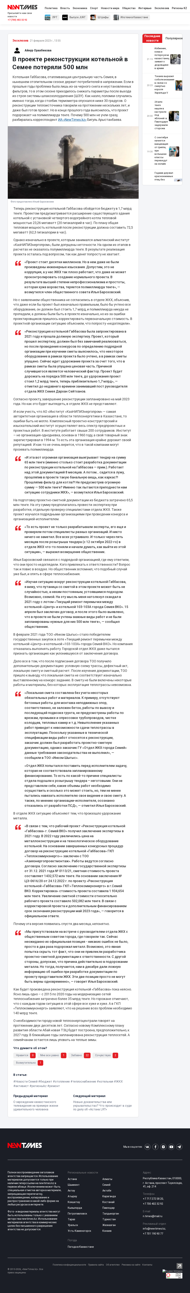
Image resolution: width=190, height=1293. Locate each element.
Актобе (106, 1190)
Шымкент (74, 1184)
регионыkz (39, 1086)
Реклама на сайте (131, 1264)
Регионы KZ (179, 8)
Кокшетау (74, 1202)
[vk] (147, 1147)
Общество (129, 8)
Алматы (107, 1179)
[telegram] (179, 1147)
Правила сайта (96, 1264)
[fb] (155, 1147)
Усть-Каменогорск (79, 1230)
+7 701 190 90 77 (153, 1233)
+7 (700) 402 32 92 (17, 20)
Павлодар (108, 1207)
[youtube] (171, 1147)
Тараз (71, 1219)
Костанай (108, 1202)
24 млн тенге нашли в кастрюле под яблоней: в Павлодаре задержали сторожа (161, 115)
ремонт (54, 1086)
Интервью (145, 8)
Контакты (147, 1264)
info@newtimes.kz (154, 1228)
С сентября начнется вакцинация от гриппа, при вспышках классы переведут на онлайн (161, 150)
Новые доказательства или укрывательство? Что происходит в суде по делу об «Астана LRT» (102, 1105)
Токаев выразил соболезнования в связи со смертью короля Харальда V (164, 84)
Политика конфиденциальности (69, 1264)
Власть (65, 8)
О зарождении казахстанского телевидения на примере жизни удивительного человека (35, 1105)
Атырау (72, 1196)
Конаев (107, 1230)
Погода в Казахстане (81, 1246)
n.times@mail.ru (152, 1216)
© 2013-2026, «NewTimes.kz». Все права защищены (25, 1271)
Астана (72, 1179)
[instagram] (163, 1147)
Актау (71, 1190)
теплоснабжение (84, 1081)
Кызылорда (75, 1207)
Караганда (109, 1196)
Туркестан (109, 1219)
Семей (106, 1184)
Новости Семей (26, 1081)
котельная (106, 1081)
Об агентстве (112, 1264)
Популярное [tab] (174, 38)
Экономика (80, 8)
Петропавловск (77, 1213)
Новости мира (110, 8)
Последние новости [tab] (152, 38)
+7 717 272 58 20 (153, 1198)
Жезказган (109, 1225)
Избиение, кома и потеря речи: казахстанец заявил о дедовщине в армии (162, 58)
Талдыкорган (110, 1213)
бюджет (46, 1081)
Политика (51, 8)
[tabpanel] (162, 114)
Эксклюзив (161, 8)
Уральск (73, 1225)
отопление (62, 1081)
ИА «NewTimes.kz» (72, 120)
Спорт (94, 8)
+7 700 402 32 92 (153, 1203)
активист (22, 1086)
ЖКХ (119, 1081)
